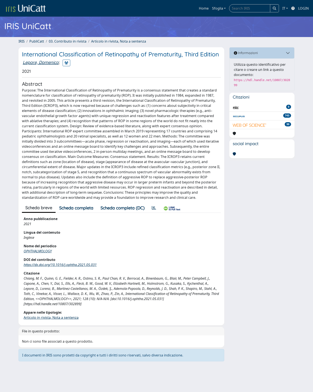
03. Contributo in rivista (67, 41)
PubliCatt (36, 41)
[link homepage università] (26, 8)
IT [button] (283, 8)
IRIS (22, 41)
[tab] (154, 207)
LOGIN (303, 8)
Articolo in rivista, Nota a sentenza (118, 41)
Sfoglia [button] (217, 8)
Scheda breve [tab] (38, 207)
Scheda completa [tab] (76, 207)
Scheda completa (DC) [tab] (123, 207)
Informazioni (247, 53)
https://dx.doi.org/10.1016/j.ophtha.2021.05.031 (60, 264)
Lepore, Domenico (41, 62)
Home (204, 8)
